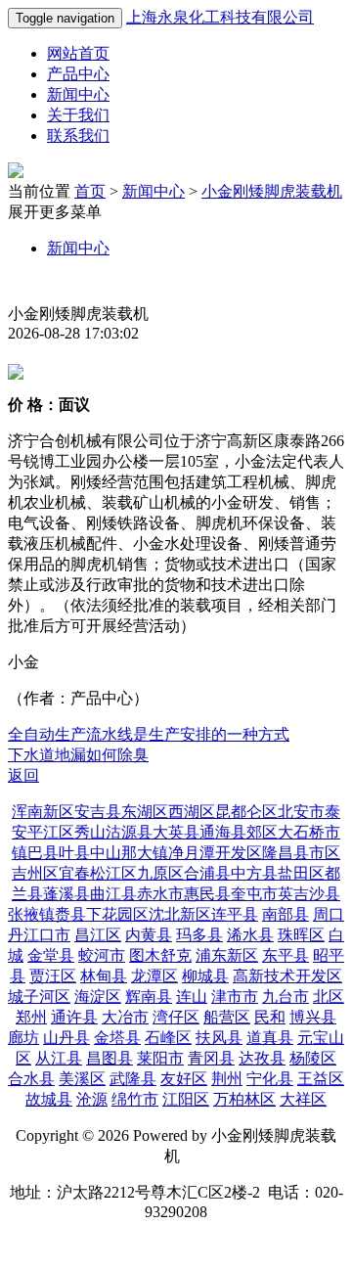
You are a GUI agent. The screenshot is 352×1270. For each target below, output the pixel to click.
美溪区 (82, 1078)
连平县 (234, 914)
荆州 (226, 1078)
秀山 (90, 832)
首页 (90, 191)
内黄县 (148, 935)
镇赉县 (62, 914)
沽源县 (129, 832)
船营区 (226, 1017)
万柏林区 (244, 1099)
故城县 (48, 1099)
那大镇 (144, 852)
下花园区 (117, 914)
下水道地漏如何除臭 (78, 755)
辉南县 (148, 996)
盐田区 (301, 873)
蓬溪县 (66, 893)
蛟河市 (101, 955)
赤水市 (160, 893)
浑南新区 (43, 811)
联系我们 (78, 135)
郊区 (262, 832)
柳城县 (205, 976)
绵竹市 (134, 1099)
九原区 (160, 873)
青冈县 (211, 1058)
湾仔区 (176, 1017)
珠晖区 (301, 935)
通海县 (222, 832)
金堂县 (50, 955)
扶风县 (219, 1037)
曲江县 (113, 893)
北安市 (301, 811)
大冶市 (125, 1017)
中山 (105, 852)
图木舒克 (160, 955)
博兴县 (312, 1017)
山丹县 (66, 1037)
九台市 (285, 996)
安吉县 (97, 811)
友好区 (183, 1078)
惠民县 (207, 893)
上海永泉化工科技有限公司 (220, 17)
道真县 (269, 1037)
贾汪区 (52, 976)
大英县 (176, 832)
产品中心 (78, 74)
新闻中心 (78, 94)
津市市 (234, 996)
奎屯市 (254, 893)
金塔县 (117, 1037)
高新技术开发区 (287, 976)
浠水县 (250, 935)
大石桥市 (309, 832)
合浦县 (207, 873)
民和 (270, 1017)
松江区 (113, 873)
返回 (23, 775)
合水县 (31, 1078)
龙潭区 (154, 976)
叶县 (74, 852)
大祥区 (303, 1099)
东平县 (285, 955)
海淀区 (97, 996)
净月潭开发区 (215, 852)
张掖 (23, 914)
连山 (191, 996)
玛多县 (199, 935)
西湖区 (191, 811)
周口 (328, 914)
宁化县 (269, 1078)
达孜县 (262, 1058)
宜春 (74, 873)
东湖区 (144, 811)
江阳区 (185, 1099)
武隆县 (133, 1078)
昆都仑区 (246, 811)
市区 (324, 852)
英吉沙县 (309, 893)
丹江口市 (39, 935)
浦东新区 (227, 955)
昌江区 (97, 935)
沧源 (92, 1099)
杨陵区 (312, 1058)
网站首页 (78, 53)
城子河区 (39, 996)
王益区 (320, 1078)
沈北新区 (180, 914)
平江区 (50, 832)
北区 (328, 996)
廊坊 (23, 1037)
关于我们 (78, 115)
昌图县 (109, 1058)
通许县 (74, 1017)
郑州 (31, 1017)
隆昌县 (285, 852)
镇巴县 (35, 852)
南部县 (285, 914)
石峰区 (168, 1037)
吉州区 (35, 873)
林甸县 (103, 976)
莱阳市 (160, 1058)
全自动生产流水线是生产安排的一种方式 (148, 734)
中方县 (254, 873)
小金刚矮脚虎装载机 (271, 191)
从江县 (58, 1058)
